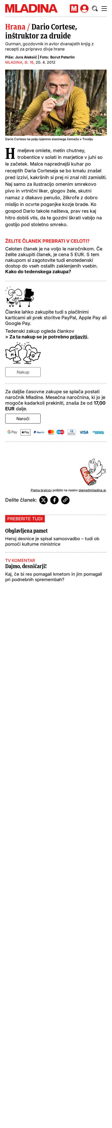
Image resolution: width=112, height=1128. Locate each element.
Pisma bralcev (41, 490)
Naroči (22, 418)
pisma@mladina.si (92, 490)
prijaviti (78, 336)
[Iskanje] (95, 8)
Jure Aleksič (26, 57)
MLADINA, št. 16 (19, 62)
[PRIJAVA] (84, 8)
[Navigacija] (104, 8)
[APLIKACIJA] (74, 8)
